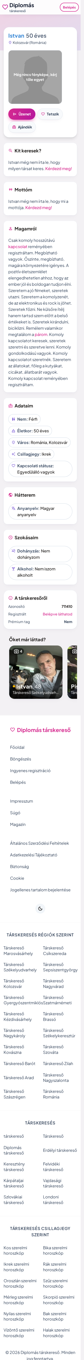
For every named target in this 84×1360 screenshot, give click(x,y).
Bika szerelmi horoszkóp (55, 1250)
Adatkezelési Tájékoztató (33, 854)
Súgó (15, 812)
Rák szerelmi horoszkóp (54, 1266)
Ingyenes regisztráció (30, 770)
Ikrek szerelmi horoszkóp (16, 1266)
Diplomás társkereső (14, 1150)
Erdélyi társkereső (60, 1150)
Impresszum (21, 800)
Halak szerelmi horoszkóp (56, 1332)
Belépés (69, 7)
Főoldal (17, 747)
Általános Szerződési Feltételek (39, 843)
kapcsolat (17, 246)
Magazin (18, 824)
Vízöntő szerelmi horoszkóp (19, 1332)
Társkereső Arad (19, 1077)
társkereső (14, 1136)
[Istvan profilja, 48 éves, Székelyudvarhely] (35, 672)
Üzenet (22, 114)
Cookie (17, 878)
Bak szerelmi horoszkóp (54, 1316)
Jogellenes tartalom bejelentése (40, 889)
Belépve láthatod (57, 614)
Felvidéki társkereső (53, 1166)
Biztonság (19, 866)
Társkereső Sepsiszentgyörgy (60, 967)
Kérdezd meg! (58, 168)
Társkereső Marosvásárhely (18, 950)
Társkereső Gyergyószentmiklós (21, 1000)
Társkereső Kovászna (14, 1049)
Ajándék (22, 127)
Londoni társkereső (53, 1199)
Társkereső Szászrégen (14, 1094)
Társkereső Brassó (53, 1016)
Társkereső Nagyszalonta (56, 1077)
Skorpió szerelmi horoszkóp (58, 1299)
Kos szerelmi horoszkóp (15, 1250)
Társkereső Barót (19, 1063)
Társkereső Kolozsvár (14, 983)
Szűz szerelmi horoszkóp (55, 1283)
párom (41, 334)
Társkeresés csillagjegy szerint (40, 1231)
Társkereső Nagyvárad (53, 983)
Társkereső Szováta (53, 1049)
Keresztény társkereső (14, 1166)
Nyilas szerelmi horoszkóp (17, 1316)
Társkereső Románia (53, 1094)
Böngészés (20, 758)
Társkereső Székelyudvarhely (20, 967)
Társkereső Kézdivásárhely (18, 1016)
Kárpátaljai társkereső (14, 1183)
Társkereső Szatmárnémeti (57, 1000)
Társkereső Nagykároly (14, 1033)
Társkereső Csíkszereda (54, 950)
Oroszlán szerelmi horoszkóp (20, 1283)
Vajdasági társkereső (53, 1183)
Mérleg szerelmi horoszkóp (18, 1299)
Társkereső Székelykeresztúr (59, 1033)
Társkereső (53, 1136)
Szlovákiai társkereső (14, 1199)
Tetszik (50, 114)
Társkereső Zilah (58, 1063)
